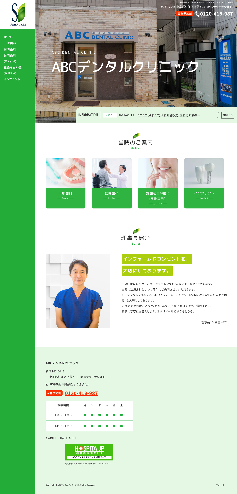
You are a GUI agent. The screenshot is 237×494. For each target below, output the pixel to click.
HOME (9, 37)
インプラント (12, 79)
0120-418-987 (81, 393)
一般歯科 (10, 43)
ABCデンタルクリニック (67, 485)
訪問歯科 (10, 49)
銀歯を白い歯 (13, 70)
